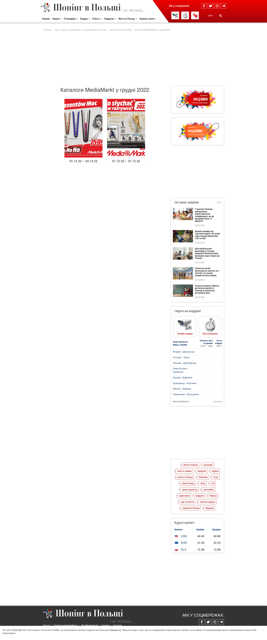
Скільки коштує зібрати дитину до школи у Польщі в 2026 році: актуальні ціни (207, 289)
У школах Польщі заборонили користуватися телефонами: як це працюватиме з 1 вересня (204, 215)
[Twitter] (210, 5)
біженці (213, 495)
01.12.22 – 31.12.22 (126, 161)
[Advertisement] (133, 58)
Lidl (212, 483)
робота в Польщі (185, 477)
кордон (215, 470)
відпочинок (184, 495)
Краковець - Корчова (184, 383)
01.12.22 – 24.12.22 (83, 161)
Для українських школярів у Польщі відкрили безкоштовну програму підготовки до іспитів (207, 253)
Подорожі (109, 18)
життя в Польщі (190, 464)
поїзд (202, 483)
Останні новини (186, 202)
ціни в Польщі (188, 483)
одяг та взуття (187, 501)
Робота (96, 18)
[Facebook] (204, 5)
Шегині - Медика (182, 388)
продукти (199, 495)
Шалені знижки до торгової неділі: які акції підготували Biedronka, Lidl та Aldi (207, 235)
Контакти (117, 625)
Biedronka (203, 477)
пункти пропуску (189, 489)
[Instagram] (217, 5)
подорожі (201, 470)
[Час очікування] (185, 15)
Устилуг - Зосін (181, 357)
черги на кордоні (207, 501)
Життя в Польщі (126, 18)
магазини (208, 464)
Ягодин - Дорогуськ (184, 351)
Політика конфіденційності (66, 625)
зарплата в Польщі (190, 507)
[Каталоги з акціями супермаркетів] (195, 15)
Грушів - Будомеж (182, 377)
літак (216, 477)
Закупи (56, 18)
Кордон (84, 18)
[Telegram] (223, 5)
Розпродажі (70, 18)
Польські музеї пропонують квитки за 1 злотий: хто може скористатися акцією (207, 272)
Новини (46, 18)
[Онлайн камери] (175, 15)
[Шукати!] (220, 16)
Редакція (106, 625)
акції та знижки (184, 470)
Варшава (209, 507)
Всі (219, 202)
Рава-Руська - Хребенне (180, 370)
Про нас (46, 625)
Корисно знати (147, 18)
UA (210, 15)
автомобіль (208, 489)
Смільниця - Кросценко (186, 394)
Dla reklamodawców (89, 625)
